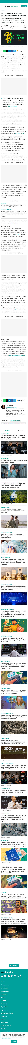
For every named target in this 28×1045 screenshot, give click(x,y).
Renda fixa (4, 1003)
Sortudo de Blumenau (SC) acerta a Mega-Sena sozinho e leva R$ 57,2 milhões (13, 205)
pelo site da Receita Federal (17, 355)
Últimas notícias (5, 985)
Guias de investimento (7, 1013)
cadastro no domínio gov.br (9, 309)
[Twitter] (18, 976)
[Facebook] (20, 976)
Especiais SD (4, 1010)
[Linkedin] (9, 976)
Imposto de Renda (15, 420)
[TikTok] (12, 976)
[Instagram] (2, 976)
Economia (3, 1000)
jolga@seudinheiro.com (11, 407)
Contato (3, 1028)
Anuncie (3, 1019)
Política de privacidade (7, 1032)
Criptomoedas (5, 991)
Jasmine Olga (4, 25)
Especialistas (4, 1006)
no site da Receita (12, 223)
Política (3, 997)
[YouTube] (5, 976)
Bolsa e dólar (4, 988)
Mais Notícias (14, 965)
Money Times (4, 1022)
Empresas (3, 994)
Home (2, 981)
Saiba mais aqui (12, 106)
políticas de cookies (6, 1038)
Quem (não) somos (6, 1025)
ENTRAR (24, 6)
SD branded (4, 1016)
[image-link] (14, 447)
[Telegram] (15, 976)
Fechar (14, 1041)
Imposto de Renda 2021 (8, 423)
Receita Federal (19, 133)
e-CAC (17, 234)
